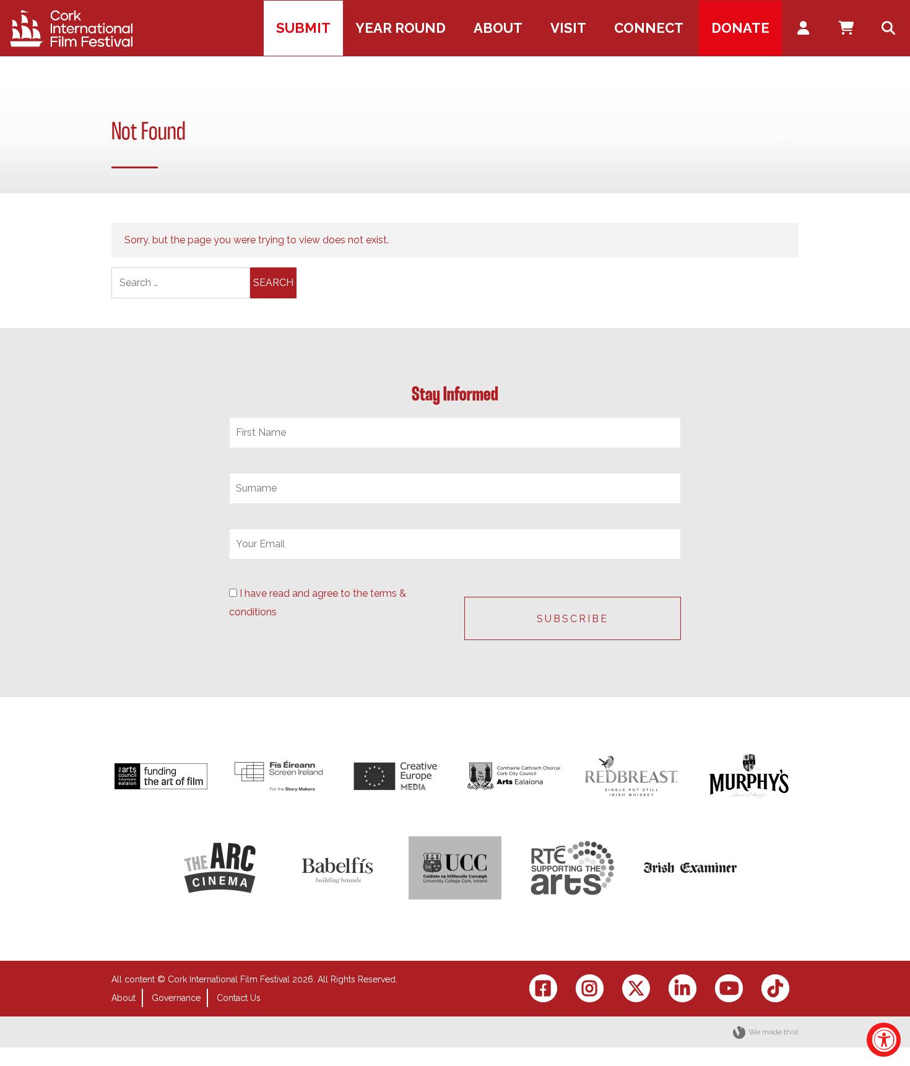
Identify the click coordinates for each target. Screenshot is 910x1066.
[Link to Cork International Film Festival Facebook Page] (543, 988)
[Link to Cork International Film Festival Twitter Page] (636, 988)
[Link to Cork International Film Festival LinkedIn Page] (682, 988)
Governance (176, 998)
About (123, 998)
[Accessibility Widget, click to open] (884, 1040)
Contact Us (239, 998)
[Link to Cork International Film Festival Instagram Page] (590, 988)
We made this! (773, 1032)
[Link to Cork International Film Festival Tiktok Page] (775, 988)
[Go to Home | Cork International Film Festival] (71, 28)
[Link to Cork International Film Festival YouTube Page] (729, 988)
